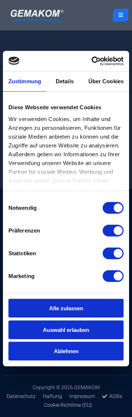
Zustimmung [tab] (24, 81)
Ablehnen (66, 351)
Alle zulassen (66, 308)
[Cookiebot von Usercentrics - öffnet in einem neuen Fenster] (93, 61)
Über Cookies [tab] (106, 81)
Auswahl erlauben (66, 329)
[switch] (113, 231)
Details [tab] (65, 81)
